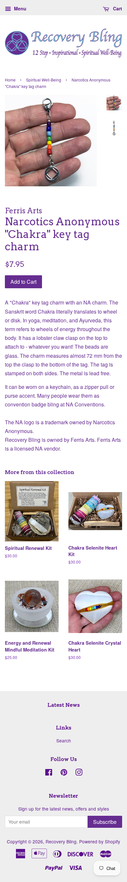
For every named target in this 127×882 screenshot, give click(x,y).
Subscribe (105, 822)
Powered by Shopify (99, 841)
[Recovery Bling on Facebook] (48, 773)
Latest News (64, 705)
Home (10, 79)
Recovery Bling (61, 841)
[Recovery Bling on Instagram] (78, 773)
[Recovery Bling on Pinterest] (63, 773)
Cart (117, 8)
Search (63, 740)
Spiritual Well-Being (43, 79)
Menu (19, 8)
